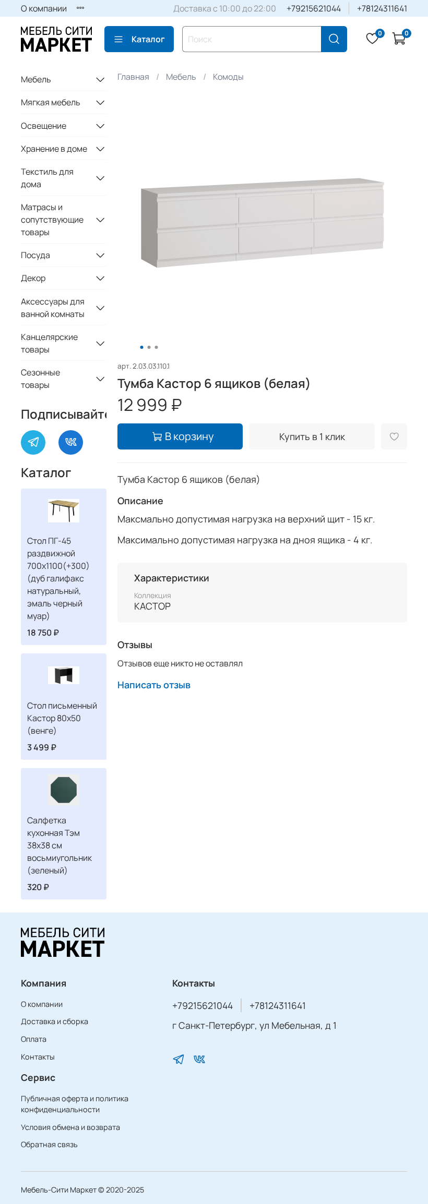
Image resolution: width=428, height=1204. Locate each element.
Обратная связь (49, 1144)
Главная (133, 76)
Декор (33, 278)
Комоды (228, 76)
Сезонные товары (40, 379)
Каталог (148, 39)
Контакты (38, 1057)
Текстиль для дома (47, 178)
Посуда (35, 255)
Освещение (43, 125)
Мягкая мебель (50, 102)
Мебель (181, 76)
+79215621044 (314, 8)
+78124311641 (382, 8)
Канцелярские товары (49, 343)
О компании (44, 8)
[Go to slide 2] (149, 347)
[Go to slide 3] (156, 347)
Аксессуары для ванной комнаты (53, 308)
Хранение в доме (54, 148)
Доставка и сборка (54, 1021)
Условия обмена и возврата (70, 1127)
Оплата (33, 1039)
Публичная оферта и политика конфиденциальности (74, 1104)
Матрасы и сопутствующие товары (52, 219)
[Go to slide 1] (142, 347)
